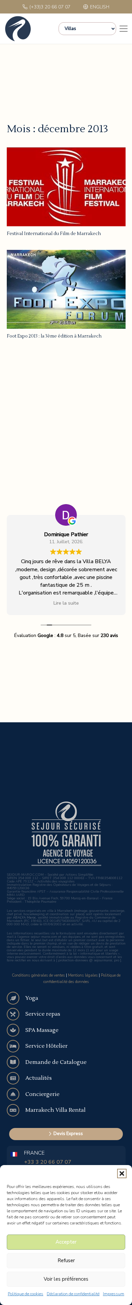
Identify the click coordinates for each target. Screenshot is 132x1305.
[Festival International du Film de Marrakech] (66, 186)
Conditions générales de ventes (38, 975)
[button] (121, 1173)
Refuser (66, 1260)
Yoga (31, 998)
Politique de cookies (25, 1294)
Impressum (113, 1294)
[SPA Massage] (16, 1030)
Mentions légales (83, 975)
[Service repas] (16, 1014)
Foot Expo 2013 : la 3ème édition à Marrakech (54, 336)
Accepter (66, 1242)
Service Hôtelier (46, 1046)
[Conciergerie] (16, 1094)
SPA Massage (42, 1030)
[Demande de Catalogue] (16, 1062)
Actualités (38, 1078)
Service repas (42, 1014)
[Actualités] (16, 1078)
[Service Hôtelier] (16, 1046)
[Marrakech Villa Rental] (16, 1110)
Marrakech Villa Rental (55, 1110)
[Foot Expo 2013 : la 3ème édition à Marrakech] (66, 289)
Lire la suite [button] (66, 603)
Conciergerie (42, 1094)
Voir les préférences (66, 1279)
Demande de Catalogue (56, 1062)
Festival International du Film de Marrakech (54, 233)
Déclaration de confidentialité (73, 1294)
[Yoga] (16, 998)
